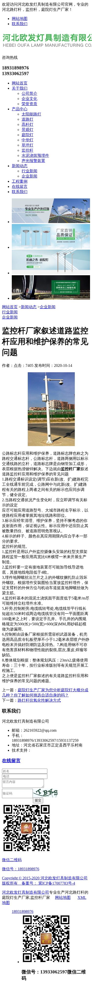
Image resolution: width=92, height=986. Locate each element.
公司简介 (29, 93)
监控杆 (27, 150)
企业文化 (29, 99)
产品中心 (19, 109)
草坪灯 (27, 145)
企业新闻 (29, 176)
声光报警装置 (33, 161)
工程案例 (19, 181)
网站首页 (19, 83)
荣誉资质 (29, 104)
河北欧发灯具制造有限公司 (25, 892)
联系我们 (19, 24)
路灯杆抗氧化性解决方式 (39, 700)
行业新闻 (29, 171)
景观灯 (27, 130)
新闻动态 (19, 166)
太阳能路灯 (31, 114)
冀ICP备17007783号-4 (56, 883)
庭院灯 (27, 135)
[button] (45, 793)
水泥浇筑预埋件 (35, 155)
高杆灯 (27, 124)
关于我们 (19, 88)
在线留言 (19, 186)
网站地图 (19, 18)
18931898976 (22, 911)
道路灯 (27, 119)
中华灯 (27, 140)
